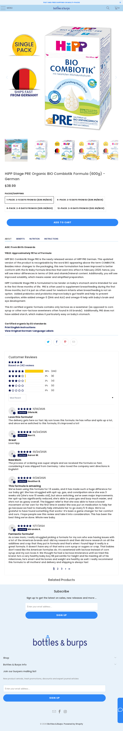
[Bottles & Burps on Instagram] (65, 712)
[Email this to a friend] (73, 342)
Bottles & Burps (55, 724)
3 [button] (61, 568)
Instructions (51, 238)
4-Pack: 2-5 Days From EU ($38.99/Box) (80, 199)
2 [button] (57, 568)
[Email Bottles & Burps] (54, 712)
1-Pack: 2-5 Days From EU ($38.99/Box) (29, 199)
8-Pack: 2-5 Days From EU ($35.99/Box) (30, 208)
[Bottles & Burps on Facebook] (59, 712)
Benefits (20, 238)
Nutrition (34, 238)
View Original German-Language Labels (29, 330)
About (8, 238)
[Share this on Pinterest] (65, 342)
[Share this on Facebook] (56, 342)
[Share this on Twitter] (48, 342)
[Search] (108, 8)
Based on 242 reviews (21, 365)
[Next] (115, 77)
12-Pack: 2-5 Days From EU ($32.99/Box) (80, 208)
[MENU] (1, 8)
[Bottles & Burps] (61, 8)
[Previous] (7, 77)
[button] (16, 371)
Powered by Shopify (73, 724)
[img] (25, 409)
